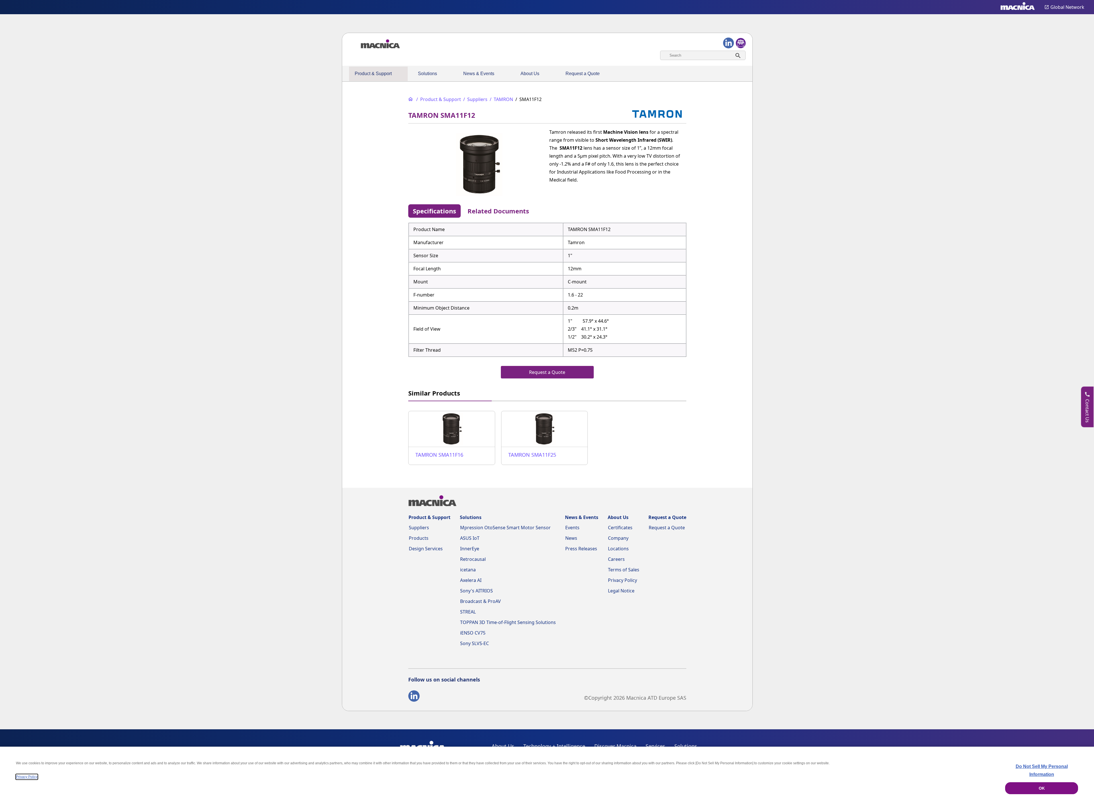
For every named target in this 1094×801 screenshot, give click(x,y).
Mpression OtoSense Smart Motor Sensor (505, 527)
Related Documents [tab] (498, 211)
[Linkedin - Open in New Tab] (414, 697)
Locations (618, 548)
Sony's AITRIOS (476, 591)
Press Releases (581, 548)
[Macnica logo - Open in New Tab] (1018, 7)
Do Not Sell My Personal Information (1042, 770)
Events (572, 527)
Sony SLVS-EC (474, 643)
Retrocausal (473, 559)
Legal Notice (621, 591)
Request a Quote (583, 73)
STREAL (468, 612)
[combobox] (703, 55)
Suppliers (419, 527)
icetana (468, 570)
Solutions (427, 73)
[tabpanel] (547, 290)
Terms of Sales (623, 570)
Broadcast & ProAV (480, 601)
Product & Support (373, 73)
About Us (530, 73)
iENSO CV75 (472, 633)
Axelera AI (470, 580)
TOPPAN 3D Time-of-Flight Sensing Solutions (508, 622)
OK (1042, 788)
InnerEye (469, 548)
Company (618, 538)
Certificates (620, 527)
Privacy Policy (622, 580)
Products (418, 538)
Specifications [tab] (434, 211)
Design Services (426, 548)
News (571, 538)
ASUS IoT (469, 538)
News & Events (478, 73)
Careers (616, 559)
